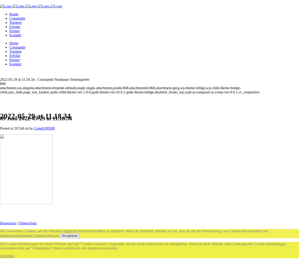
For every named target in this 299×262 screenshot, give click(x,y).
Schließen (7, 256)
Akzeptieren (70, 235)
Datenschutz (28, 223)
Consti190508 (44, 128)
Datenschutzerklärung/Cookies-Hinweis (29, 235)
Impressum (8, 223)
